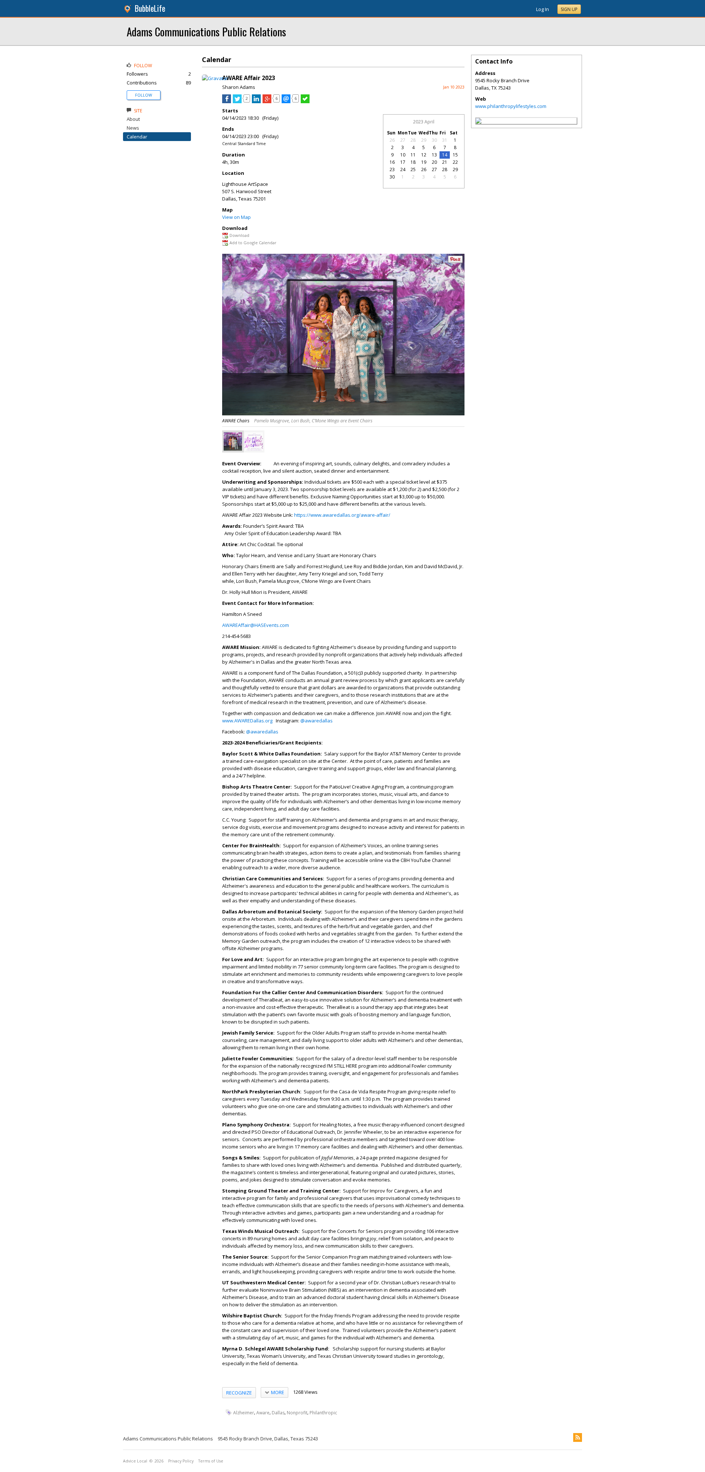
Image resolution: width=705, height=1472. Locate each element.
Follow (143, 95)
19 (423, 162)
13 (434, 155)
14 (444, 155)
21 (444, 162)
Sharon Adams (238, 87)
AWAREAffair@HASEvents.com (255, 625)
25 (413, 169)
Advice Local (135, 1461)
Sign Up (569, 9)
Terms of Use (210, 1461)
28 (413, 140)
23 (392, 169)
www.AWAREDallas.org (247, 720)
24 (402, 169)
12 (423, 155)
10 (402, 155)
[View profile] (215, 78)
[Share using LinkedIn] (256, 101)
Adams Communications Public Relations (206, 31)
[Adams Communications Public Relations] (478, 122)
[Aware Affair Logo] (254, 441)
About (133, 119)
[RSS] (577, 1437)
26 (392, 140)
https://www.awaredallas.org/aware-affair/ (342, 515)
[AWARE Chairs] (233, 441)
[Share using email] (286, 101)
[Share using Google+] (267, 101)
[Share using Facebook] (226, 101)
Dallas (278, 1413)
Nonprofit (297, 1413)
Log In (542, 9)
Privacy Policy (181, 1461)
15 (455, 155)
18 (413, 162)
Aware (263, 1413)
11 (413, 155)
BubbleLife (150, 8)
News (133, 128)
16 (392, 162)
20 (434, 162)
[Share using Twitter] (237, 101)
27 (402, 140)
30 (434, 140)
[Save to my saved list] (305, 101)
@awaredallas (316, 720)
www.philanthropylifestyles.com (510, 106)
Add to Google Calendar (252, 242)
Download (239, 235)
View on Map (236, 217)
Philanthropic (323, 1413)
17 (402, 162)
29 (423, 140)
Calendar (137, 136)
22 (455, 162)
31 (444, 140)
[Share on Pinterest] (455, 261)
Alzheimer (243, 1413)
